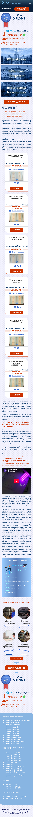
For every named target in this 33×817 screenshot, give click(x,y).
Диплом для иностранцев (15, 741)
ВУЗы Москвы (16, 59)
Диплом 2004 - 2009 (13, 733)
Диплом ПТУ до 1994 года (15, 772)
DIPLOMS (19, 17)
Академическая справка (15, 774)
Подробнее (9, 627)
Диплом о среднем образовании (18, 776)
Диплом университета (14, 743)
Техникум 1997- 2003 (13, 760)
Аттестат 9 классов (12, 784)
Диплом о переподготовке (16, 796)
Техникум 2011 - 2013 (13, 755)
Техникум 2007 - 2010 (13, 757)
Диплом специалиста (13, 724)
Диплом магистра (12, 726)
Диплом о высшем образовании (18, 720)
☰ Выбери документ (16, 102)
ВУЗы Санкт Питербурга (16, 74)
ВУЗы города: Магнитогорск (16, 90)
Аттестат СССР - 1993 (13, 788)
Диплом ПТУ (10, 764)
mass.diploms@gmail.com (15, 38)
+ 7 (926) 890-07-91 (14, 35)
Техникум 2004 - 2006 (13, 758)
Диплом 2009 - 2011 (13, 731)
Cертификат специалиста (15, 798)
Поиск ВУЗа (6, 9)
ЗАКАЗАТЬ (17, 188)
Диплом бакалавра (13, 722)
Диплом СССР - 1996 (13, 737)
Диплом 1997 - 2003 (13, 735)
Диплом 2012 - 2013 (13, 730)
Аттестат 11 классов (13, 786)
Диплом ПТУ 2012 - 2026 (15, 766)
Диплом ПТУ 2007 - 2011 (15, 768)
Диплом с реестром (13, 739)
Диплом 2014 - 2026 (13, 728)
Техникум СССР (11, 762)
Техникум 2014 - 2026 (13, 753)
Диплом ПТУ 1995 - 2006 (15, 770)
